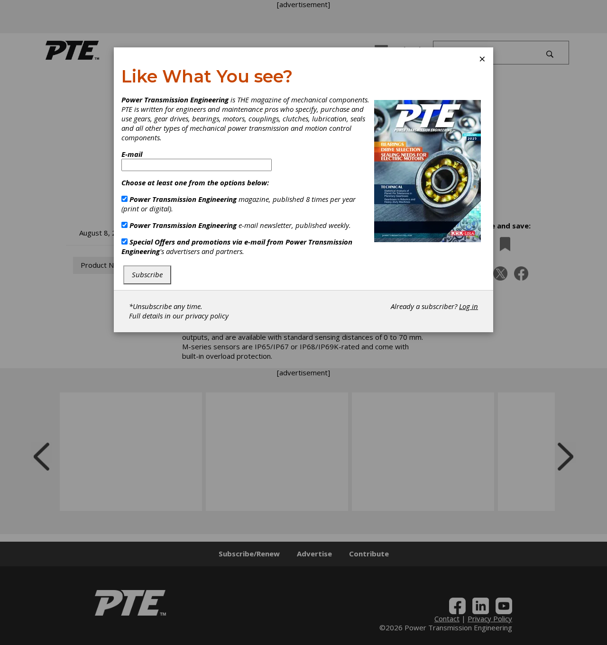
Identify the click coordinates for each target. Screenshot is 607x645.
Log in (468, 306)
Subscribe (147, 274)
